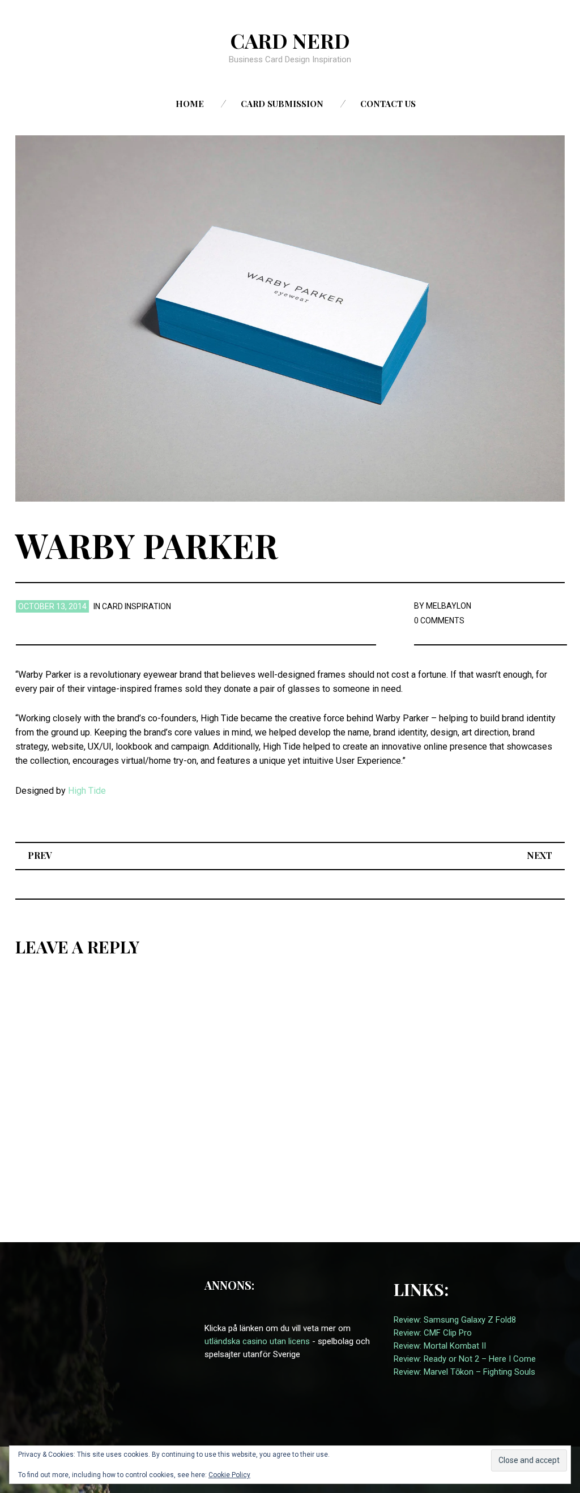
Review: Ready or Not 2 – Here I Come (465, 1359)
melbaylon (448, 605)
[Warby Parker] (290, 318)
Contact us (388, 103)
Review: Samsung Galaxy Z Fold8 (455, 1320)
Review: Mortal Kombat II (440, 1346)
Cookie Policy (229, 1475)
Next (539, 855)
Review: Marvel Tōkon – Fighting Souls (464, 1372)
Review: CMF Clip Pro (433, 1333)
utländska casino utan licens (257, 1341)
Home (190, 103)
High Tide (87, 790)
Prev (40, 855)
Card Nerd (290, 40)
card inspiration (136, 606)
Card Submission (282, 103)
